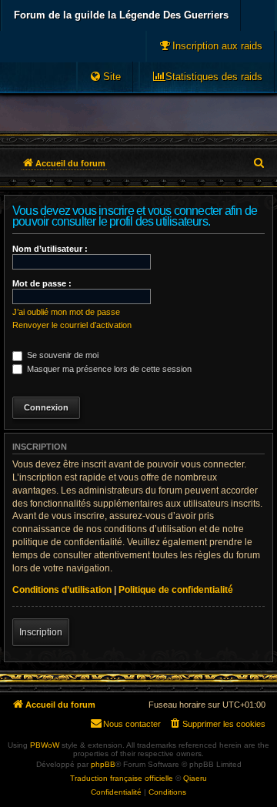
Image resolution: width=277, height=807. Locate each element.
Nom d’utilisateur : (50, 248)
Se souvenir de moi (61, 355)
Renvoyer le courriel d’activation (72, 325)
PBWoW (44, 745)
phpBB (103, 764)
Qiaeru (195, 778)
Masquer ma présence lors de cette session (108, 368)
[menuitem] (210, 46)
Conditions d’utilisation (62, 589)
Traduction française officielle (121, 778)
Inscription (40, 632)
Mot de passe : (42, 283)
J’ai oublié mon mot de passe (66, 311)
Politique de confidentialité (175, 589)
